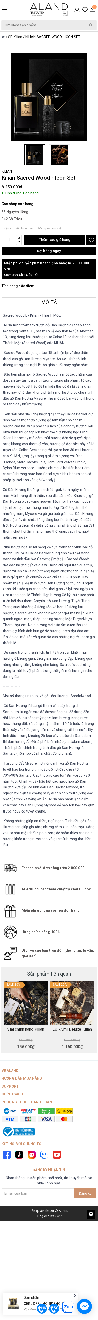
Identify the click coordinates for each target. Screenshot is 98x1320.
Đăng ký (85, 1193)
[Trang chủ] (3, 37)
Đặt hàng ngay (49, 251)
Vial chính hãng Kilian (25, 1029)
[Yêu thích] (85, 9)
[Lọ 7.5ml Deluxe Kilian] (72, 1003)
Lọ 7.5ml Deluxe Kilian (72, 1029)
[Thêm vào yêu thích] (91, 240)
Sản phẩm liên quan (49, 974)
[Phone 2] (54, 1309)
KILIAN (7, 171)
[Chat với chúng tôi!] (84, 1306)
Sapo (58, 1216)
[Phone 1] (42, 1309)
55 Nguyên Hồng (15, 212)
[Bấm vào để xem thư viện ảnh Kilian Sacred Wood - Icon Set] (49, 97)
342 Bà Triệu (12, 219)
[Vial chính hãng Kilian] (26, 1003)
